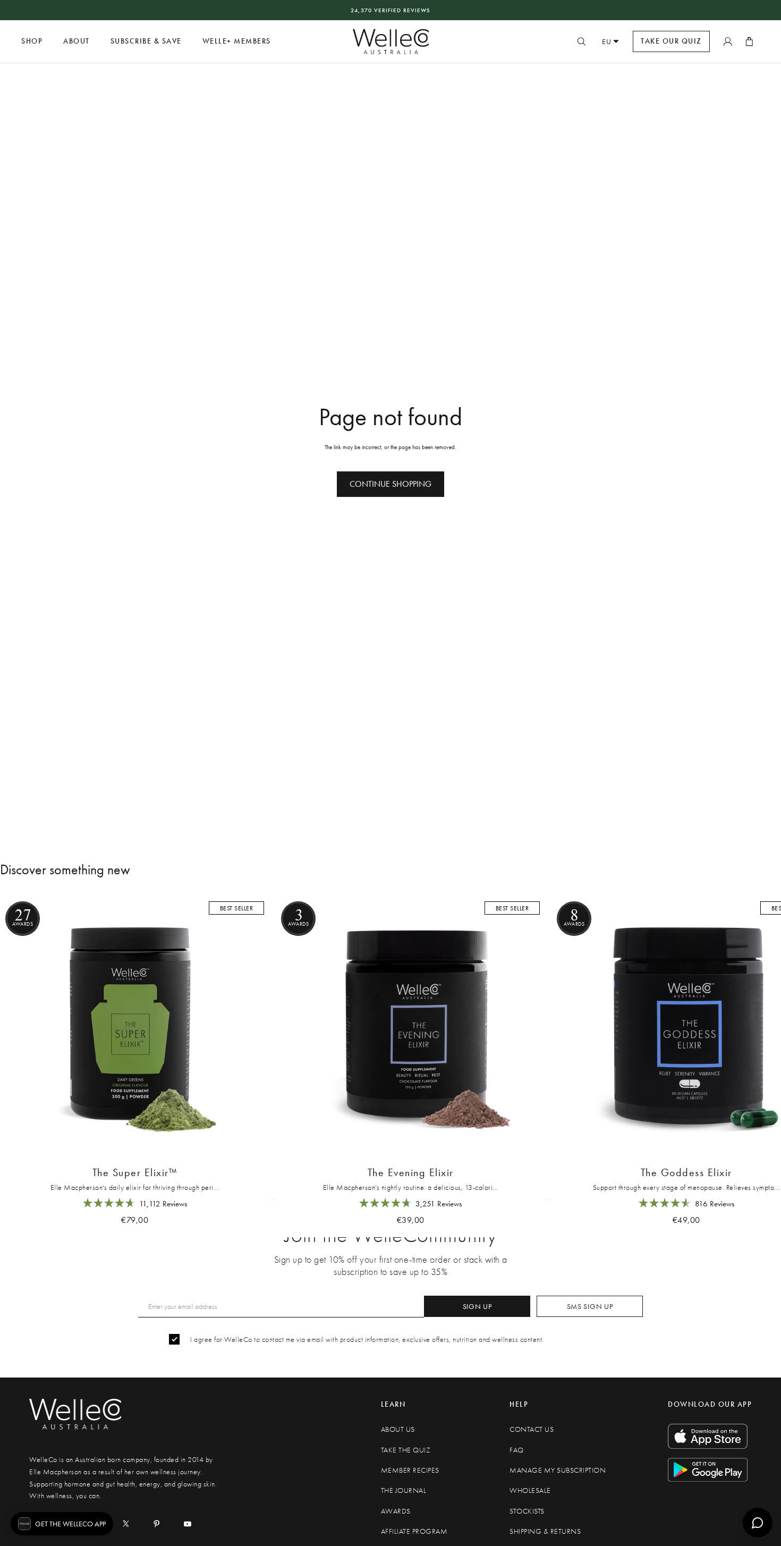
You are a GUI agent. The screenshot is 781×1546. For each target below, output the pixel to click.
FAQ (517, 1450)
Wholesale (530, 1490)
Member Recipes (410, 1470)
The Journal (404, 1490)
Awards (396, 1511)
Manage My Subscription (558, 1470)
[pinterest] (156, 1523)
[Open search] (581, 41)
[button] (62, 1523)
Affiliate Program (414, 1531)
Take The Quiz (406, 1450)
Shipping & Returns (545, 1531)
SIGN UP (477, 1306)
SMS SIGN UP (590, 1306)
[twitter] (126, 1523)
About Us (398, 1429)
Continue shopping (390, 483)
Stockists (527, 1511)
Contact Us (532, 1429)
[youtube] (187, 1523)
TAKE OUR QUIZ (671, 41)
